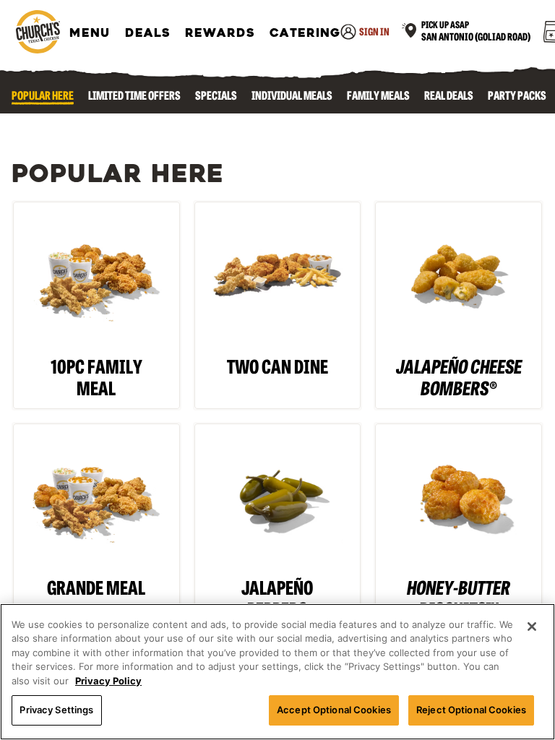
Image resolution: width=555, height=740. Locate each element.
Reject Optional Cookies (471, 709)
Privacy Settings (56, 709)
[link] (38, 33)
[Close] (532, 626)
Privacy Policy (108, 681)
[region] (277, 671)
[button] (465, 33)
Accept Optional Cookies (334, 709)
